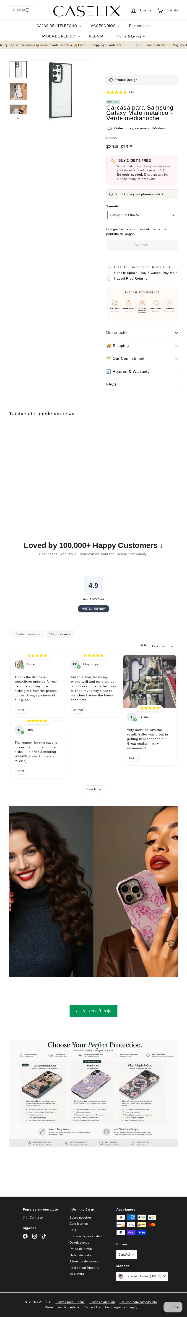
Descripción (117, 333)
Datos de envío (81, 1249)
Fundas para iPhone (70, 1302)
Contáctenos (79, 1223)
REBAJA (96, 36)
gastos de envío (126, 229)
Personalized (139, 26)
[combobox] (21, 10)
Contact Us (92, 1307)
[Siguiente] (18, 117)
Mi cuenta (77, 1274)
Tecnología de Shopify (121, 1307)
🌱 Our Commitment (125, 358)
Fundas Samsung (102, 1302)
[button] (142, 92)
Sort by (142, 645)
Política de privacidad (85, 1236)
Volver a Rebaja (96, 1011)
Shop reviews (59, 634)
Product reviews (27, 634)
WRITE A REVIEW (93, 608)
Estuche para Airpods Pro (138, 1302)
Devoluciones (79, 1242)
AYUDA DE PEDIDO (59, 36)
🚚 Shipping (117, 346)
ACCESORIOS (104, 26)
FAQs (111, 384)
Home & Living (129, 36)
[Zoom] (61, 91)
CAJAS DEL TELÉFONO (57, 26)
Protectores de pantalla (62, 1307)
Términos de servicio (85, 1261)
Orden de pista (80, 1255)
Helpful (22, 710)
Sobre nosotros (81, 1217)
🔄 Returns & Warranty (128, 371)
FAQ (73, 1230)
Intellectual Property (84, 1267)
